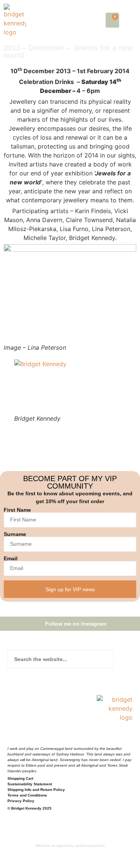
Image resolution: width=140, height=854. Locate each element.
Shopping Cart (20, 778)
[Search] (123, 659)
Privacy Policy (20, 801)
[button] (131, 20)
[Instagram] (27, 735)
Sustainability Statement (29, 784)
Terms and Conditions (27, 795)
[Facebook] (12, 735)
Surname (15, 534)
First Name (17, 509)
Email (11, 558)
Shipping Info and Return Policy (36, 790)
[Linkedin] (42, 735)
